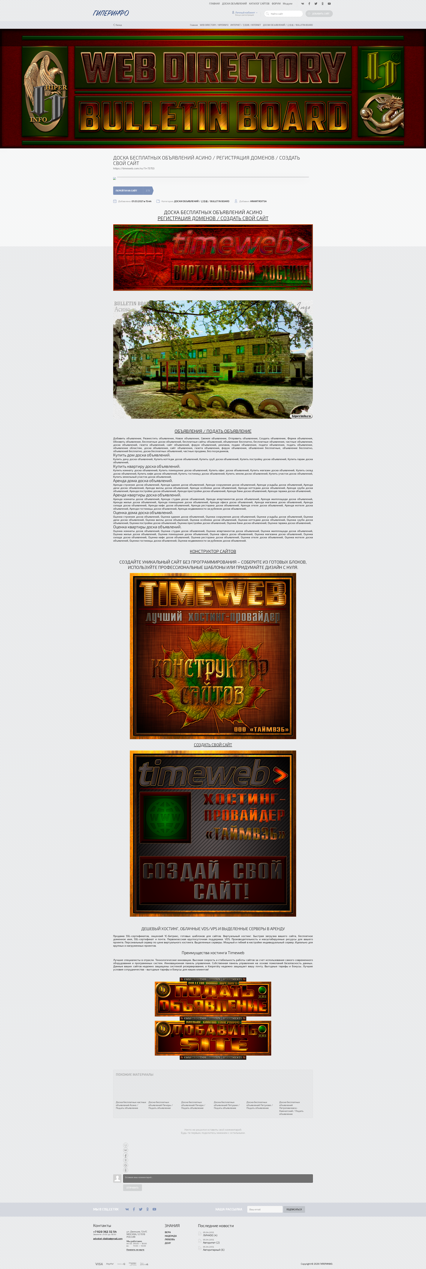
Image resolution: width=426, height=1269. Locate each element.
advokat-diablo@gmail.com (107, 1238)
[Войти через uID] (125, 1145)
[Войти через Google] (125, 1165)
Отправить (132, 1187)
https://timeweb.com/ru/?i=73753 (133, 168)
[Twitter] (140, 1209)
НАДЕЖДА (171, 1235)
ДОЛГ (168, 1242)
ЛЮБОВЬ (170, 1239)
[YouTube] (154, 1209)
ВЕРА (168, 1232)
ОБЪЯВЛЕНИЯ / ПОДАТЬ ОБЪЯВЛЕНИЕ (213, 430)
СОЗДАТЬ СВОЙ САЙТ (213, 744)
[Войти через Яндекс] (125, 1160)
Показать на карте (135, 1250)
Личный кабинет (245, 12)
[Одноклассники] (147, 1209)
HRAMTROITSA (258, 201)
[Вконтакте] (127, 1209)
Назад (119, 25)
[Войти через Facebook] (125, 1155)
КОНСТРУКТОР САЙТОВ (213, 551)
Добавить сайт (320, 13)
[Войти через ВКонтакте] (125, 1150)
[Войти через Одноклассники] (125, 1170)
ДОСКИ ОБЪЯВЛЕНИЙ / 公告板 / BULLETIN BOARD (201, 201)
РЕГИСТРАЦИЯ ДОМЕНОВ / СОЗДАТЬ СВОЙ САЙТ (213, 218)
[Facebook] (133, 1209)
